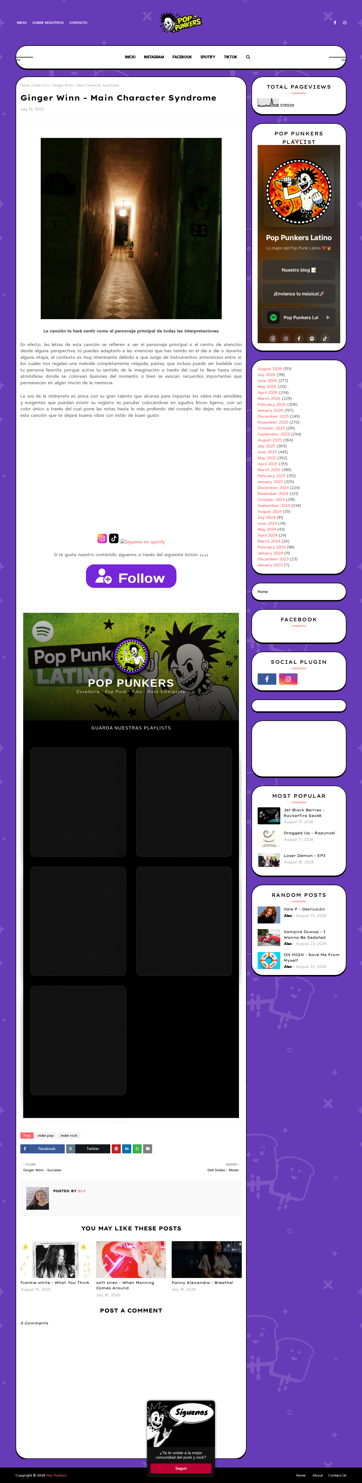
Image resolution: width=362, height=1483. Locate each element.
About (318, 1475)
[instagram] (343, 23)
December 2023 (273, 559)
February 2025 (272, 476)
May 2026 (267, 387)
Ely (81, 1191)
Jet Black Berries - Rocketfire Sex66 (304, 813)
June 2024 (267, 523)
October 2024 (271, 500)
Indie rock (41, 85)
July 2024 (266, 517)
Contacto (78, 22)
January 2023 (270, 565)
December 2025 (273, 416)
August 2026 (270, 369)
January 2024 (270, 553)
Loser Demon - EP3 (304, 855)
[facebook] (335, 23)
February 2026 (272, 404)
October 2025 (271, 428)
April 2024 (267, 535)
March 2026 (269, 399)
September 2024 (274, 506)
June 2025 (267, 452)
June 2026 (267, 381)
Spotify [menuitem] (208, 57)
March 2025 (269, 470)
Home (25, 85)
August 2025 (270, 440)
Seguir (181, 1468)
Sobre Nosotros (48, 22)
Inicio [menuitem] (130, 57)
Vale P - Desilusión (304, 909)
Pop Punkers (56, 1475)
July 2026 (266, 375)
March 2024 (269, 541)
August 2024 (270, 512)
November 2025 (273, 422)
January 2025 (270, 482)
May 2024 (267, 529)
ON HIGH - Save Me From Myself (312, 957)
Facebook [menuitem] (182, 57)
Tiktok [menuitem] (230, 57)
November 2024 (273, 494)
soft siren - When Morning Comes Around (125, 1285)
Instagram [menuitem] (154, 57)
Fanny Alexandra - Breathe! (202, 1282)
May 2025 (267, 458)
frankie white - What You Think (54, 1282)
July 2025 (266, 446)
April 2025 (267, 464)
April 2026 (268, 393)
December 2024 (273, 488)
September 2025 (274, 434)
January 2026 (270, 410)
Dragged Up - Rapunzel (309, 833)
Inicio (22, 22)
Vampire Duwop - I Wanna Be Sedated (305, 934)
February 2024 (272, 547)
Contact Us (337, 1475)
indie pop (46, 1135)
